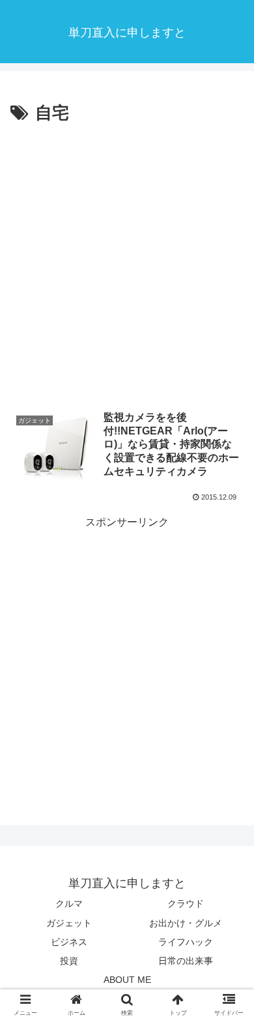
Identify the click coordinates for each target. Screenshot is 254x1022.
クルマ (69, 903)
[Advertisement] (127, 262)
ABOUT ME (127, 979)
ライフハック (185, 942)
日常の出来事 (185, 961)
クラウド (185, 903)
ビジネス (69, 942)
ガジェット (69, 923)
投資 (69, 961)
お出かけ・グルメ (185, 923)
